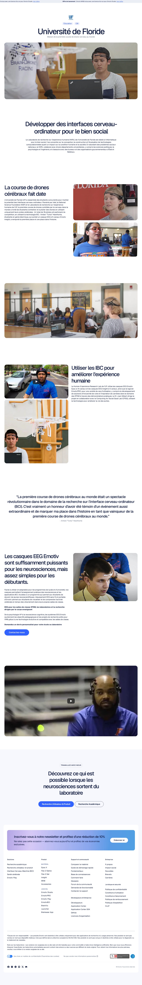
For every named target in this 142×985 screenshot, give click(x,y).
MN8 (43, 881)
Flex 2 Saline (46, 871)
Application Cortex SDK (80, 909)
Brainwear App (47, 912)
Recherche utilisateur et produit (20, 868)
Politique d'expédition (114, 903)
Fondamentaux (77, 871)
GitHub (74, 913)
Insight (44, 877)
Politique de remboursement (116, 899)
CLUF (107, 906)
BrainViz (44, 905)
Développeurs (76, 903)
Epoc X (44, 867)
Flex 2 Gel (45, 874)
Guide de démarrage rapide (82, 868)
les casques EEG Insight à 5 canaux (102, 389)
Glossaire (74, 881)
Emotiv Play (12, 878)
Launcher (45, 909)
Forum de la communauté (81, 884)
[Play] (105, 239)
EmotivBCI (45, 902)
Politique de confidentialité (116, 889)
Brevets (108, 874)
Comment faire (77, 878)
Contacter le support (79, 891)
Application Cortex (78, 906)
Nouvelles (109, 871)
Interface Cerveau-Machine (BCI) (20, 871)
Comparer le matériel (79, 864)
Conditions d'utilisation (114, 893)
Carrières (108, 878)
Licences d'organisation (80, 916)
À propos (108, 864)
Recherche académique (17, 864)
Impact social (110, 868)
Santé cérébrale (13, 874)
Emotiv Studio (47, 892)
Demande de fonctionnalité (82, 887)
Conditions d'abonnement (115, 896)
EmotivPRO (46, 895)
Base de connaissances (80, 874)
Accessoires (46, 884)
